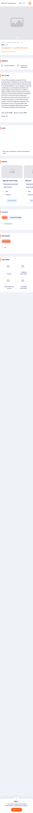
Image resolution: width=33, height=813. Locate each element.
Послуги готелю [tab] (15, 217)
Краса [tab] (5, 217)
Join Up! (3, 42)
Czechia (9, 42)
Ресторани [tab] (6, 241)
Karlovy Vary (16, 42)
